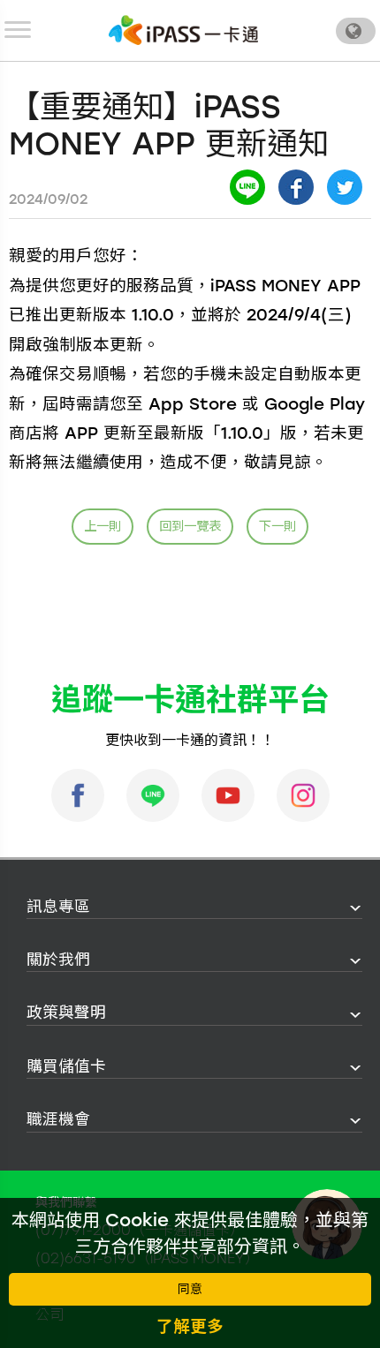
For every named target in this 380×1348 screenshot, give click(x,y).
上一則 (102, 526)
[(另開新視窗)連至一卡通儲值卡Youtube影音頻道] (228, 795)
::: (21, 907)
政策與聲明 (66, 1012)
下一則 (277, 526)
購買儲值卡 (66, 1066)
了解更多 (190, 1326)
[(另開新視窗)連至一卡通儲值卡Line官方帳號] (152, 795)
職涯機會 (58, 1119)
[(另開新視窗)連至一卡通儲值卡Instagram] (303, 795)
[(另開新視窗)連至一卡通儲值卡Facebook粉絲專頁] (77, 795)
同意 (190, 1289)
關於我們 (58, 959)
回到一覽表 (190, 526)
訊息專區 (58, 906)
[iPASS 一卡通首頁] (184, 30)
